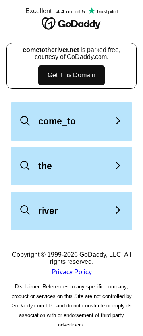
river (48, 211)
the (45, 166)
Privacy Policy (72, 272)
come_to (57, 121)
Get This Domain (71, 75)
